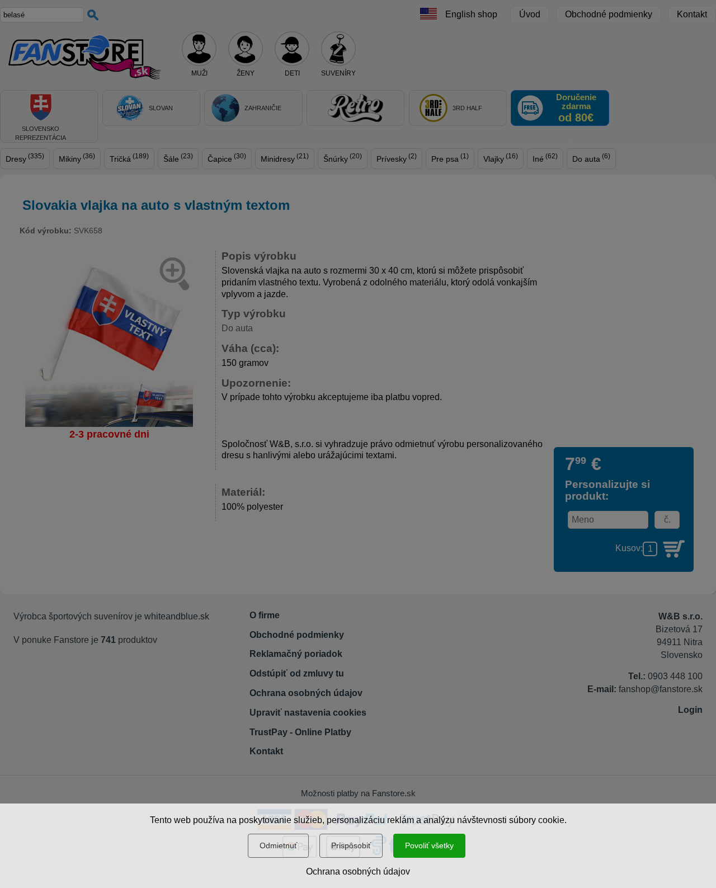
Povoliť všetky (429, 845)
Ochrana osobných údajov (358, 871)
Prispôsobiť (351, 845)
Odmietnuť (278, 845)
